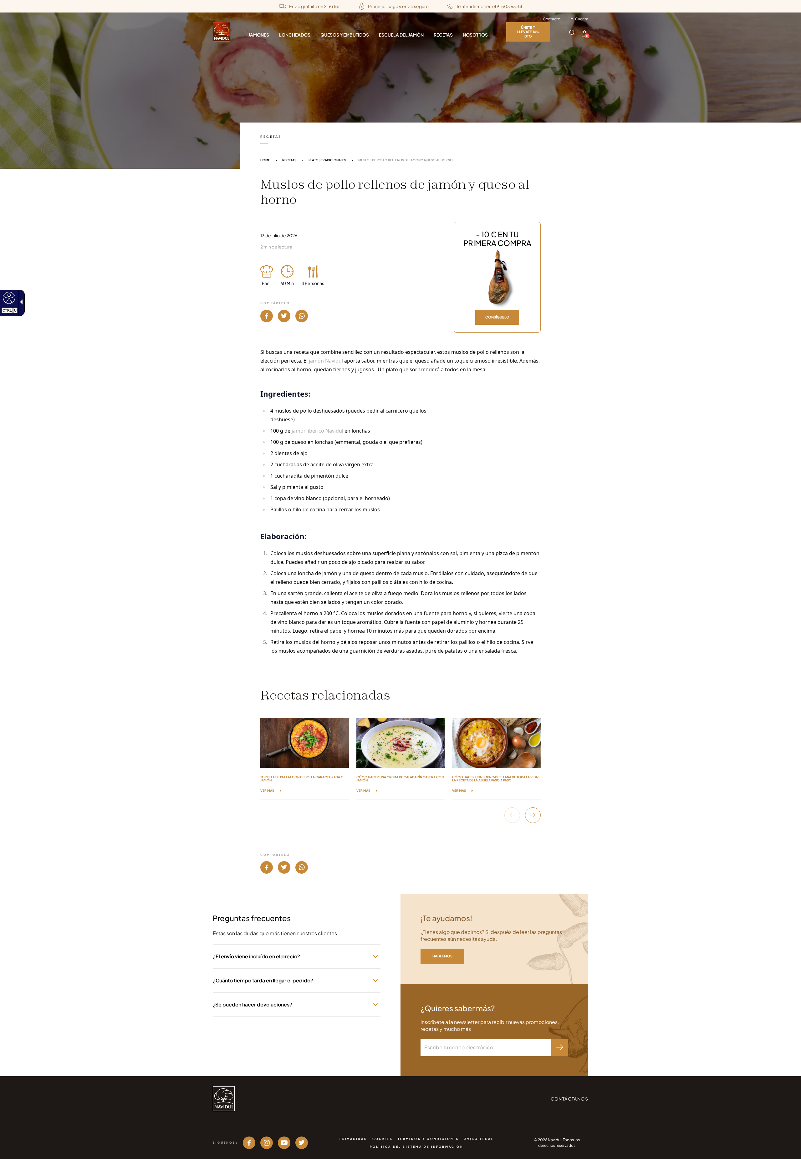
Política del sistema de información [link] (416, 1146)
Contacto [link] (551, 19)
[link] (8, 297)
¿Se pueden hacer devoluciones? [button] (252, 1004)
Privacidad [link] (353, 1138)
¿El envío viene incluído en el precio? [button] (256, 956)
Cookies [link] (382, 1138)
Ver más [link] (267, 790)
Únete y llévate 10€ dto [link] (528, 31)
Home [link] (265, 160)
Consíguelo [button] (497, 317)
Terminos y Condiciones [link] (428, 1138)
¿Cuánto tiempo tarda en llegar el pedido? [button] (263, 980)
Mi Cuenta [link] (579, 19)
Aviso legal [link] (479, 1138)
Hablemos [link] (442, 956)
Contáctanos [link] (569, 1098)
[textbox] (486, 1047)
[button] (572, 33)
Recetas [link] (289, 160)
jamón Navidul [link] (326, 360)
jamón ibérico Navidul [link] (317, 430)
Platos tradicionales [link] (327, 160)
